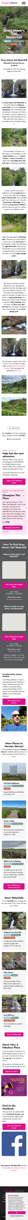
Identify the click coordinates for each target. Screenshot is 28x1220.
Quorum (6, 368)
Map (5, 1199)
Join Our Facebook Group (14, 1127)
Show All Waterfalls (14, 1034)
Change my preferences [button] (16, 1215)
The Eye (18, 371)
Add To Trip (14, 428)
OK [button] (17, 1212)
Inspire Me (4, 1201)
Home (4, 1195)
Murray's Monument (18, 366)
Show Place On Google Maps (14, 585)
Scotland (15, 1168)
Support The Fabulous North (14, 482)
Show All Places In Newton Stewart (14, 886)
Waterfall (7, 1168)
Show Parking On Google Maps (14, 638)
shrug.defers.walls (14, 651)
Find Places (5, 1197)
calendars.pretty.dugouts (14, 599)
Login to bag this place (14, 439)
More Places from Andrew (14, 701)
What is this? (6, 532)
